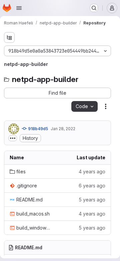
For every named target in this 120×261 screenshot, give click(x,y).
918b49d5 (37, 128)
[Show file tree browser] (9, 37)
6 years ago (92, 185)
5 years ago (92, 199)
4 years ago (92, 171)
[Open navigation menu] (19, 8)
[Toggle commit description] (12, 138)
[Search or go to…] (94, 8)
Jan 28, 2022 (63, 128)
